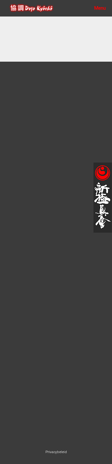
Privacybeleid (56, 451)
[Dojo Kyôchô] (31, 8)
